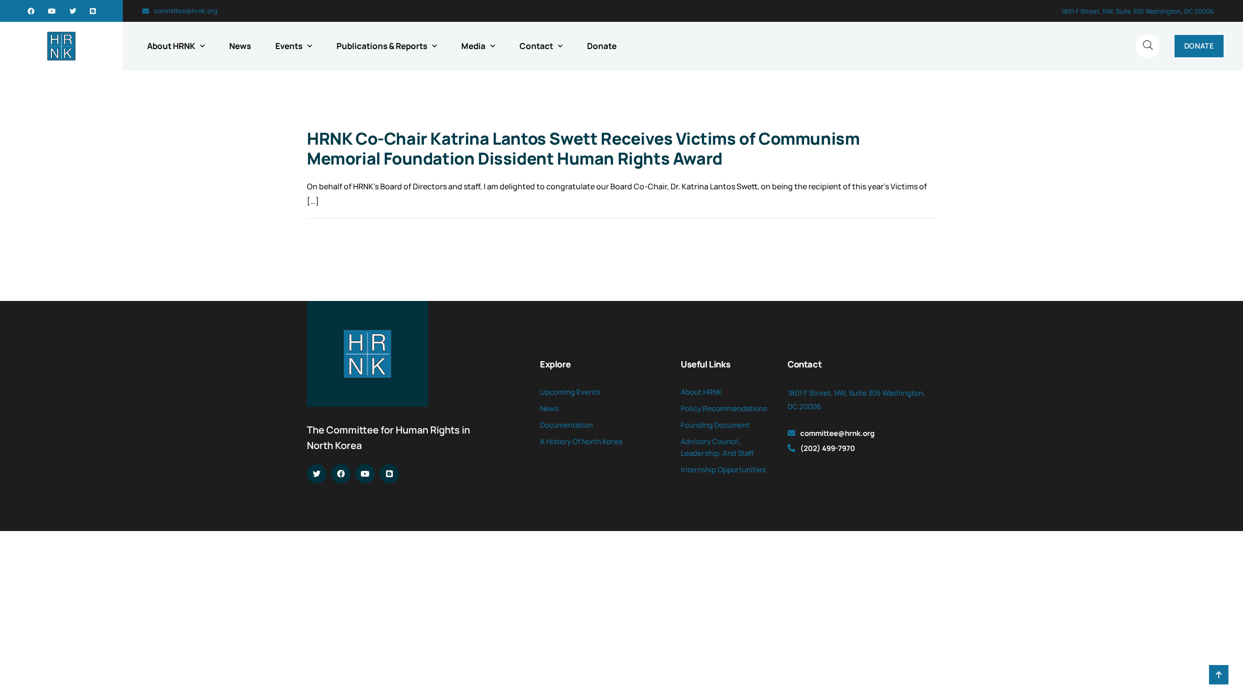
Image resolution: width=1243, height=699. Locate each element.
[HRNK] (61, 46)
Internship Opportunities (723, 470)
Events (288, 45)
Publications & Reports (381, 45)
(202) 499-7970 (827, 448)
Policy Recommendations (724, 408)
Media (473, 45)
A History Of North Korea (581, 441)
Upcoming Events (570, 392)
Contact (536, 45)
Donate (602, 45)
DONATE (1199, 46)
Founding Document (715, 425)
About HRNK (171, 45)
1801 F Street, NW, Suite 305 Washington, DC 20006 (1137, 11)
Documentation (566, 425)
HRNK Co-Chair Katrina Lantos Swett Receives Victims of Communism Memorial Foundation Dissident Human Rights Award (583, 148)
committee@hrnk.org (186, 10)
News (240, 45)
